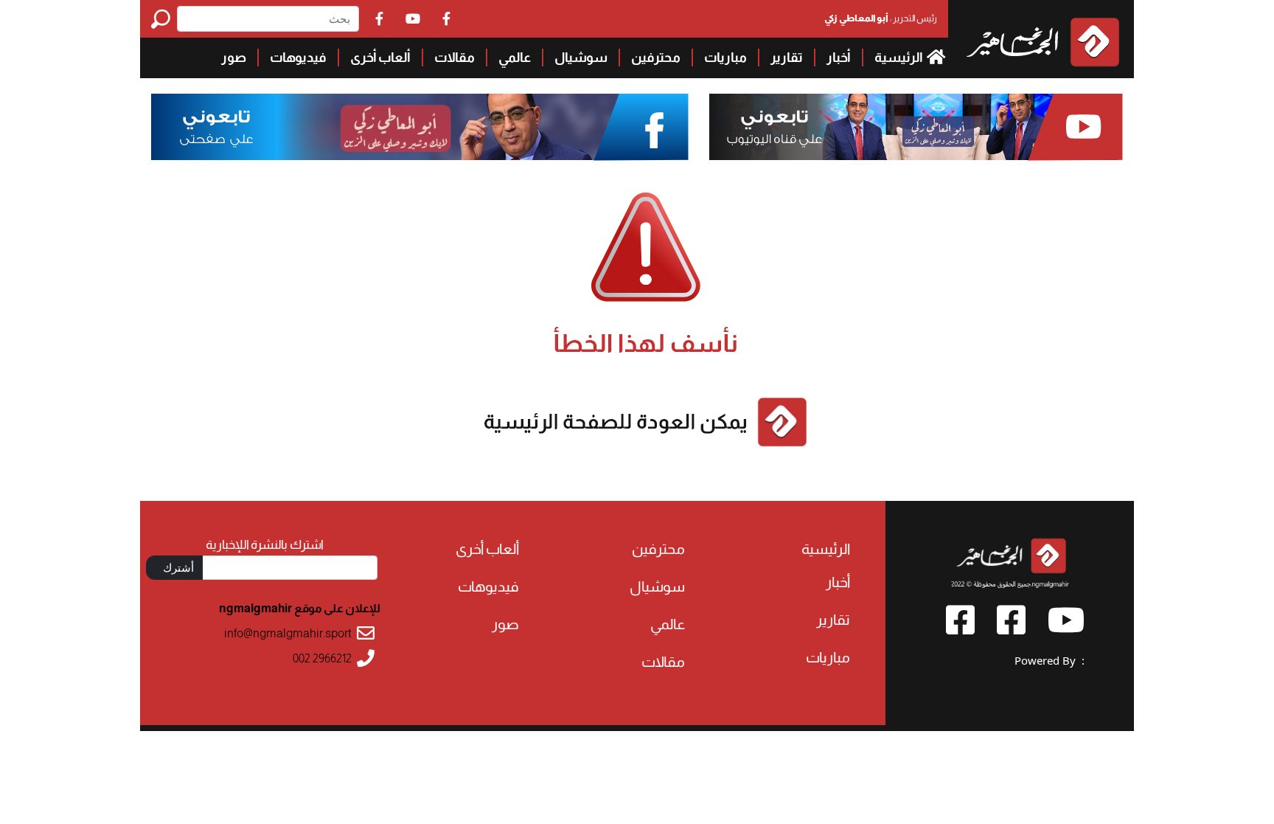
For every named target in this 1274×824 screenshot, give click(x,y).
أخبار (838, 57)
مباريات (725, 57)
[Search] (164, 19)
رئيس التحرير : (880, 18)
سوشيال (581, 57)
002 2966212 (322, 658)
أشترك (178, 567)
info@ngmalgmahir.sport (288, 633)
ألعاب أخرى (380, 57)
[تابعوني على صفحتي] (420, 127)
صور (233, 57)
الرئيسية (899, 57)
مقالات (454, 57)
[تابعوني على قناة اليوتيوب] (914, 127)
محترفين (655, 57)
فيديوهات (298, 57)
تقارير (786, 57)
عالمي (514, 57)
